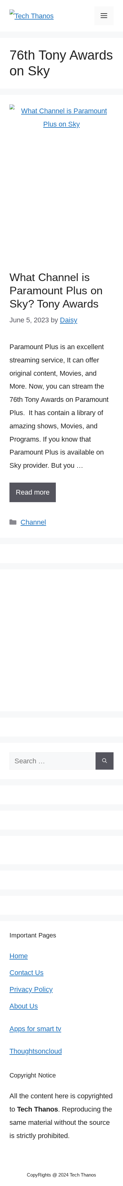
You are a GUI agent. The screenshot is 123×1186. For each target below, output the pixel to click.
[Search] (105, 761)
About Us (23, 1006)
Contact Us (26, 973)
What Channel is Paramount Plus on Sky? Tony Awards (55, 290)
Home (18, 956)
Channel (33, 522)
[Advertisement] (61, 205)
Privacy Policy (31, 989)
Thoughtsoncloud (35, 1051)
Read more (33, 492)
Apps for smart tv (35, 1029)
